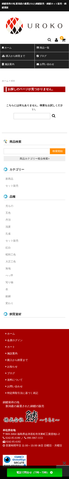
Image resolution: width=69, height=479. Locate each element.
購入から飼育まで (15, 56)
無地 (8, 268)
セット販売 (12, 185)
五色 (8, 212)
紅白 (8, 247)
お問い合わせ (14, 386)
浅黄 (8, 226)
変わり (9, 303)
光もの (9, 205)
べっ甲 (9, 275)
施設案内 (9, 64)
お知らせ (11, 366)
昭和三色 (11, 254)
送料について (14, 379)
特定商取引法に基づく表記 (22, 392)
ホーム (8, 47)
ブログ (10, 373)
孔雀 (8, 233)
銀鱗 (8, 296)
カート (10, 346)
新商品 (9, 178)
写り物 (9, 282)
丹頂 (8, 219)
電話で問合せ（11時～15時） (32, 472)
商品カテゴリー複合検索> (34, 158)
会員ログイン (14, 340)
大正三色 (11, 261)
